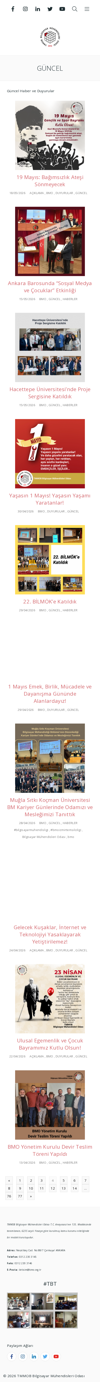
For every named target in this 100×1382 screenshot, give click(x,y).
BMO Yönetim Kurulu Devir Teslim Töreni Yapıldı (50, 1150)
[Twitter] (50, 9)
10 (31, 1188)
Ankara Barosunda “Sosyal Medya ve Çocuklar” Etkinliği (50, 287)
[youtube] (56, 1356)
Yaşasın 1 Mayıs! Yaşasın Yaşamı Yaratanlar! (49, 499)
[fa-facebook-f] (11, 1356)
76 (9, 1196)
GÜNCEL (81, 193)
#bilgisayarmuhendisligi (31, 830)
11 (42, 1188)
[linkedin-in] (34, 1356)
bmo (71, 837)
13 (64, 1188)
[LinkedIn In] (37, 9)
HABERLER (70, 299)
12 (53, 1188)
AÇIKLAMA (37, 193)
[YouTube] (62, 9)
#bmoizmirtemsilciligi (65, 830)
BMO (49, 193)
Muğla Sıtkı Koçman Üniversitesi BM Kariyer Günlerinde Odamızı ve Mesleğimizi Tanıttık (50, 807)
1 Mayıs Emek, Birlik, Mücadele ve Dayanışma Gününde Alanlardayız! (50, 693)
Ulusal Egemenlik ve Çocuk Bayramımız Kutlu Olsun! (50, 1044)
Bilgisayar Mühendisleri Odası (44, 837)
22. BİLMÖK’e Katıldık (50, 601)
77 (20, 1196)
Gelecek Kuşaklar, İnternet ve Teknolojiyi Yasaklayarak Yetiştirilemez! (50, 934)
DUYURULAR (64, 193)
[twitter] (45, 1356)
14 (75, 1188)
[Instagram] (25, 9)
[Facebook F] (13, 9)
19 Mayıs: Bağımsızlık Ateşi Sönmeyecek (50, 181)
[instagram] (22, 1356)
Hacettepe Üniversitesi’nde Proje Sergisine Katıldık (50, 393)
